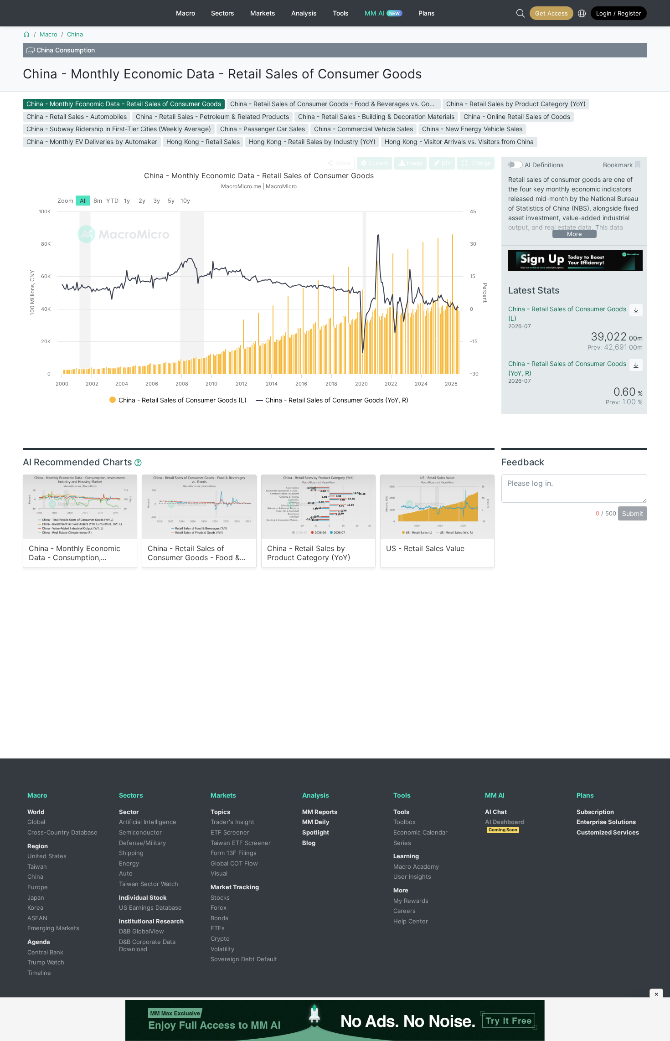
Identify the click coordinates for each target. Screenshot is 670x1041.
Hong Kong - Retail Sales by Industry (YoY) (312, 141)
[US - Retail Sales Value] (437, 506)
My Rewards (410, 900)
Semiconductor (140, 832)
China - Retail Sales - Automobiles (76, 116)
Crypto (220, 938)
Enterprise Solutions (606, 821)
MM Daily (316, 821)
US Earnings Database (150, 907)
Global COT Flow (234, 863)
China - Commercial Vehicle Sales (363, 129)
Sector (129, 811)
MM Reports (319, 811)
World (35, 811)
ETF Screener (230, 832)
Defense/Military (142, 842)
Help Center (410, 921)
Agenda (38, 941)
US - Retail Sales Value (425, 548)
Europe (37, 887)
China (35, 876)
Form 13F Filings (234, 852)
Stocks (220, 897)
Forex (219, 907)
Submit (632, 513)
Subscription (595, 811)
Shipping (131, 852)
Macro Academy (416, 866)
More (400, 890)
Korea (35, 907)
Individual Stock (143, 897)
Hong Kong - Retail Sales (203, 141)
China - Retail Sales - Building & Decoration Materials (376, 116)
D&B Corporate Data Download (148, 945)
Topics (220, 811)
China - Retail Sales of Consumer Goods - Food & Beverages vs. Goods (335, 104)
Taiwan (37, 866)
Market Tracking (235, 887)
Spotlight (315, 832)
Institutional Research (151, 921)
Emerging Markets (53, 928)
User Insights (412, 876)
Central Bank (45, 952)
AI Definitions (544, 165)
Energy (129, 863)
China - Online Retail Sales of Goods (517, 116)
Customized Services (608, 832)
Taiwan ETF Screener (241, 842)
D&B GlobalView (141, 931)
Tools (401, 811)
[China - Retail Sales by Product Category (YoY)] (318, 506)
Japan (35, 897)
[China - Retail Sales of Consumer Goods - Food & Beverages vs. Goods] (199, 506)
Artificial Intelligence (147, 821)
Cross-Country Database (62, 832)
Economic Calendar (420, 832)
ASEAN (37, 918)
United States (47, 856)
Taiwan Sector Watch (148, 883)
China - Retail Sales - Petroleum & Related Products (212, 116)
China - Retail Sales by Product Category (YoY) (516, 104)
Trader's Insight (232, 821)
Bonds (219, 918)
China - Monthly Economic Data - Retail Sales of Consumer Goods (222, 74)
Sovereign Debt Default (244, 959)
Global (36, 821)
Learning (406, 856)
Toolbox (404, 821)
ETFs (218, 928)
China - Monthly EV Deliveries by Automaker (91, 141)
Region (37, 846)
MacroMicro (60, 13)
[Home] (26, 34)
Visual (219, 873)
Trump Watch (45, 962)
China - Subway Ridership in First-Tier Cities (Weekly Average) (118, 129)
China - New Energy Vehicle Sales (472, 129)
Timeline (39, 972)
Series (402, 842)
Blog (308, 842)
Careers (404, 910)
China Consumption (65, 50)
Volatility (222, 949)
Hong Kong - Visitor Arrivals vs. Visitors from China (459, 141)
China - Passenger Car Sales (262, 129)
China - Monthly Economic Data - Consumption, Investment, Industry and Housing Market (74, 553)
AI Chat (496, 811)
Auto (126, 873)
